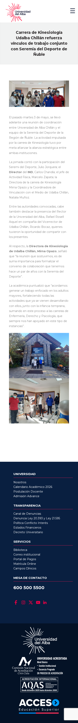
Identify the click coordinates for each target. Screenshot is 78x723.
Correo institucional (26, 554)
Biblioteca (20, 550)
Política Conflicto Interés (30, 523)
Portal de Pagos (24, 559)
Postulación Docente (28, 491)
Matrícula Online (24, 564)
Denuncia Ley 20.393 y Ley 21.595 (36, 518)
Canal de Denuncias (27, 513)
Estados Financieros (27, 527)
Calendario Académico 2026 (32, 487)
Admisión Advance (26, 496)
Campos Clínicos (24, 568)
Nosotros (19, 482)
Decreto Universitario (28, 532)
